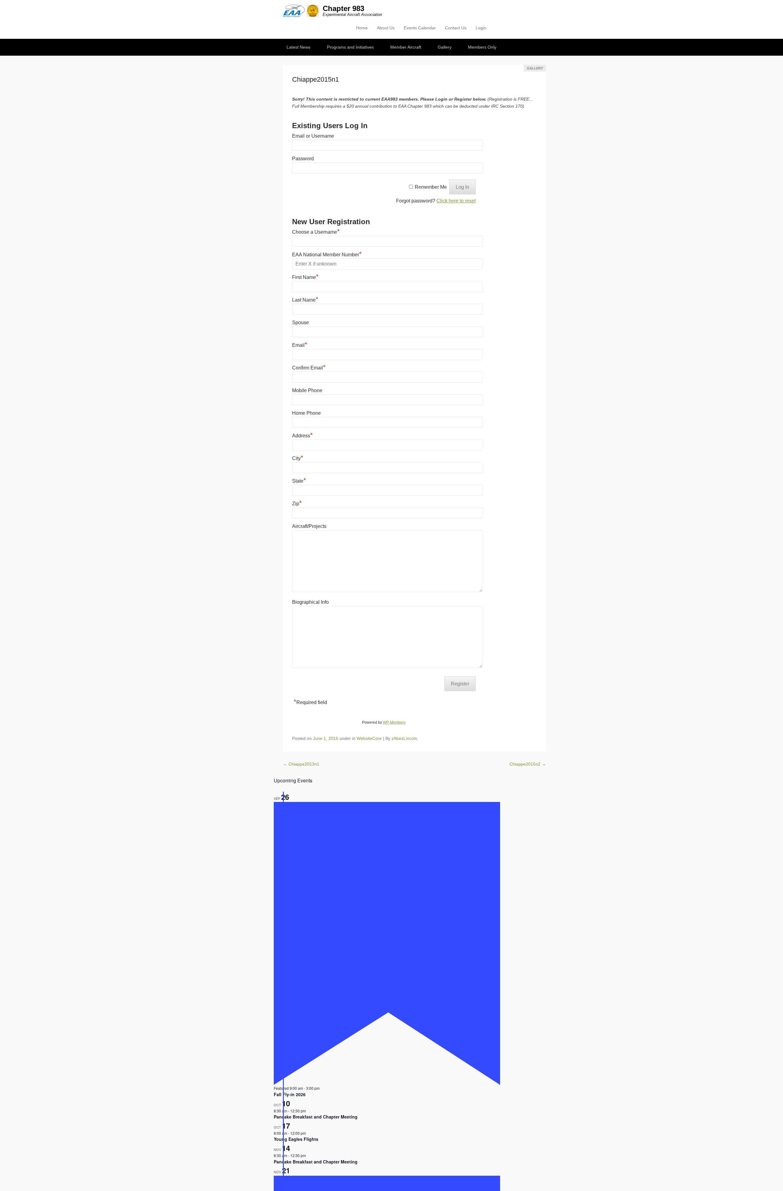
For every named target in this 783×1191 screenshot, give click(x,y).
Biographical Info (310, 602)
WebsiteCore (369, 738)
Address (302, 435)
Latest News (298, 47)
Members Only (482, 47)
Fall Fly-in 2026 (290, 1094)
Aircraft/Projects (309, 526)
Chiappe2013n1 (301, 764)
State (299, 481)
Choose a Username (316, 232)
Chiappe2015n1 (315, 79)
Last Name (305, 299)
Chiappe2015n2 (528, 764)
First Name (305, 277)
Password (303, 158)
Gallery (444, 47)
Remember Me (431, 187)
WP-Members (394, 722)
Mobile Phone (307, 390)
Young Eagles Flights (296, 1139)
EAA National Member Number (327, 254)
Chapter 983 (343, 8)
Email (299, 345)
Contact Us (455, 27)
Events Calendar (420, 27)
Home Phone (306, 413)
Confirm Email (309, 367)
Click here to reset (456, 200)
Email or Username (313, 136)
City (297, 458)
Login (481, 27)
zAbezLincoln (404, 738)
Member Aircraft (405, 47)
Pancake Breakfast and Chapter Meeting (316, 1117)
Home (362, 27)
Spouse (300, 322)
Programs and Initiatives (350, 47)
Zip (297, 503)
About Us (386, 27)
